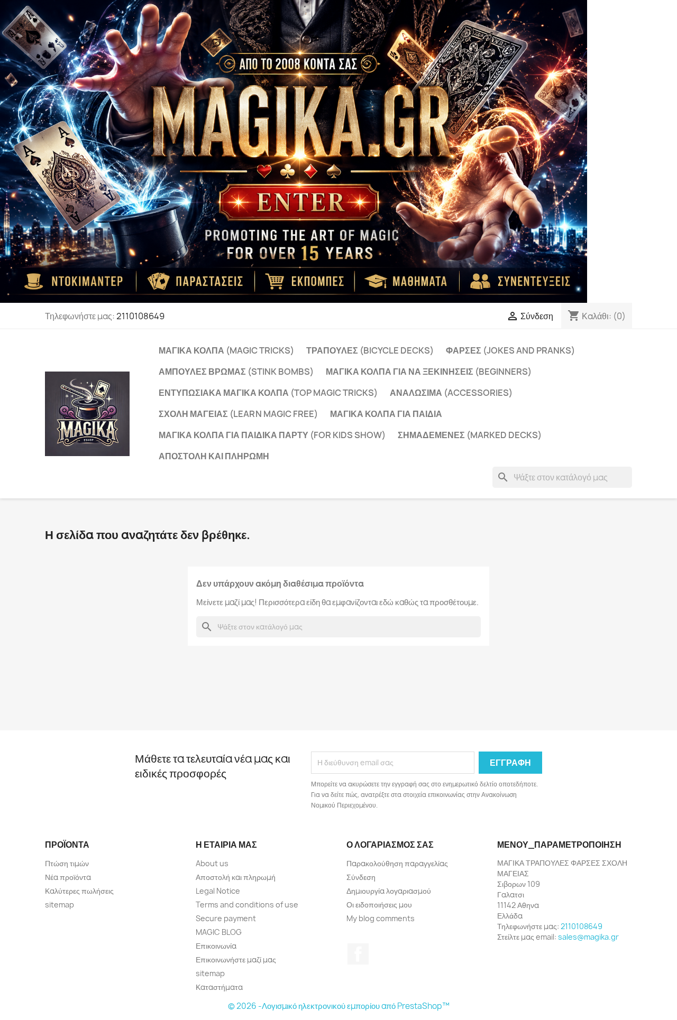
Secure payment (226, 918)
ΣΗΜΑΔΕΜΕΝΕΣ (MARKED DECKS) (470, 435)
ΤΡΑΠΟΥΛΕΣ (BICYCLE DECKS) (370, 350)
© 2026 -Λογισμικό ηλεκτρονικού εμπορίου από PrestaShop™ (339, 1006)
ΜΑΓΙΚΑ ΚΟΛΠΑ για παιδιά (386, 414)
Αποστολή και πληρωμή (214, 456)
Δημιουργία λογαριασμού (388, 891)
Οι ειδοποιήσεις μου (379, 905)
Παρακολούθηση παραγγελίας (397, 863)
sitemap (59, 905)
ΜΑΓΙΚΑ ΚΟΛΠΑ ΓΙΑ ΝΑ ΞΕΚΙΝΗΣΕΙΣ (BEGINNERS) (429, 371)
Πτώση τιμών (67, 863)
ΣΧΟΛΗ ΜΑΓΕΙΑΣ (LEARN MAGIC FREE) (238, 414)
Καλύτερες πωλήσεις (79, 891)
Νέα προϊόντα (68, 877)
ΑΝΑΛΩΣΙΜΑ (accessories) (451, 392)
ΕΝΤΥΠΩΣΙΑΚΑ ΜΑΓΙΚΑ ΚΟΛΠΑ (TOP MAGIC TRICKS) (268, 392)
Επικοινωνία (216, 946)
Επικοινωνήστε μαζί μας (236, 959)
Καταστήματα (219, 987)
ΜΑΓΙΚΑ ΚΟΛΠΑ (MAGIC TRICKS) (226, 350)
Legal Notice (218, 891)
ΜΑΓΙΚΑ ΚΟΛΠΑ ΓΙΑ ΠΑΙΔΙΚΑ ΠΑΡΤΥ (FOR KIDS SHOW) (272, 435)
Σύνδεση (361, 877)
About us (212, 863)
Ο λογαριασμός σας (390, 844)
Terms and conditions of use (247, 905)
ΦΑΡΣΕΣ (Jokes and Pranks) (510, 350)
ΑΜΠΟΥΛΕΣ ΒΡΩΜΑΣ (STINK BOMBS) (236, 371)
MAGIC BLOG (219, 932)
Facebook (358, 954)
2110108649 (140, 316)
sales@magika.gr (588, 937)
